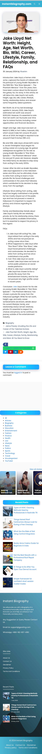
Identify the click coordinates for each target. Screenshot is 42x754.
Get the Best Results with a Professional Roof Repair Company (25, 557)
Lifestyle (8, 443)
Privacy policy (11, 747)
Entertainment (11, 431)
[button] (34, 4)
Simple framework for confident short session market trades (24, 581)
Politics (8, 448)
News (7, 446)
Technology (10, 453)
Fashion (8, 433)
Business (8, 425)
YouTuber (9, 461)
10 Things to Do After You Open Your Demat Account (25, 568)
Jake (15, 286)
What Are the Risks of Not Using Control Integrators (24, 532)
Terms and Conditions (11, 671)
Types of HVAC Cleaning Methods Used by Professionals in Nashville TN (25, 510)
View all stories (36, 469)
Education (9, 428)
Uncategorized (11, 458)
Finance (8, 436)
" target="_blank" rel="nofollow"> (18, 348)
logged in (18, 372)
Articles (8, 420)
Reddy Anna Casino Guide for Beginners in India (26, 544)
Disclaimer (7, 665)
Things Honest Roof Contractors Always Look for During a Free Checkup (25, 522)
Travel (7, 456)
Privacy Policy (8, 668)
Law (6, 441)
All (6, 418)
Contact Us (7, 661)
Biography (10, 323)
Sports (7, 451)
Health (7, 438)
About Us (6, 658)
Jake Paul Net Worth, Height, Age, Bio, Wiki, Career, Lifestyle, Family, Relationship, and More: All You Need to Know (20, 335)
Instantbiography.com (16, 4)
